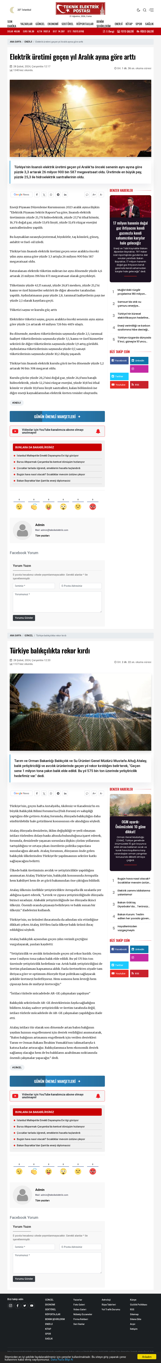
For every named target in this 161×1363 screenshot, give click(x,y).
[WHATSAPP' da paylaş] (51, 194)
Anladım (147, 1357)
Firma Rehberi (80, 1319)
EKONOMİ (53, 23)
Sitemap (134, 1314)
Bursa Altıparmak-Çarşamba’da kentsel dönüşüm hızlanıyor (51, 461)
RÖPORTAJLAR (85, 23)
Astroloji (106, 1300)
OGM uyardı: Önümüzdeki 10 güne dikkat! (130, 826)
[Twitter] (25, 1305)
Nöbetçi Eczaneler (82, 1314)
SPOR (139, 23)
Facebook (121, 360)
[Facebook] (17, 1305)
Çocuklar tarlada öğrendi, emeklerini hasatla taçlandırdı (48, 468)
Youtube (120, 384)
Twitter (119, 376)
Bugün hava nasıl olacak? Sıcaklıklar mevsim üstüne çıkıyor (51, 474)
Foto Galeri (79, 1304)
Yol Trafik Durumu (111, 1309)
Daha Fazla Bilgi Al (62, 1359)
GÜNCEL (40, 23)
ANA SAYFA (15, 41)
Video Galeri (79, 1309)
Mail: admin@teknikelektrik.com (51, 530)
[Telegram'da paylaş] (58, 194)
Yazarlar (77, 1300)
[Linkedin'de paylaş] (65, 194)
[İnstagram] (10, 1305)
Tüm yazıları (42, 535)
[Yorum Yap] (87, 194)
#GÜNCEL (16, 1067)
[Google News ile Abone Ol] (22, 194)
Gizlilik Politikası (138, 1304)
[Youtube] (32, 1305)
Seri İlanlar (79, 1324)
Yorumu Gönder (24, 617)
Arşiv (132, 1324)
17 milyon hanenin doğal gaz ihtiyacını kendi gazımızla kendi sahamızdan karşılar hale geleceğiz (130, 233)
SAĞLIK (149, 23)
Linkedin (139, 360)
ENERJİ (118, 23)
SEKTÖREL (67, 23)
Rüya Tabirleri (109, 1304)
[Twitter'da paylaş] (44, 194)
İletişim (134, 1329)
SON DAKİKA (11, 23)
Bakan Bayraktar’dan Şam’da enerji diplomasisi (43, 480)
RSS (137, 384)
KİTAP (129, 23)
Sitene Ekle (135, 1319)
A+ (94, 194)
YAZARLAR (26, 23)
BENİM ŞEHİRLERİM (104, 23)
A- (101, 194)
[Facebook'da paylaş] (37, 194)
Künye (133, 1300)
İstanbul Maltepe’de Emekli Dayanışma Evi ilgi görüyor (48, 455)
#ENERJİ (16, 403)
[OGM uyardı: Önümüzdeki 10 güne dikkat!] (130, 806)
